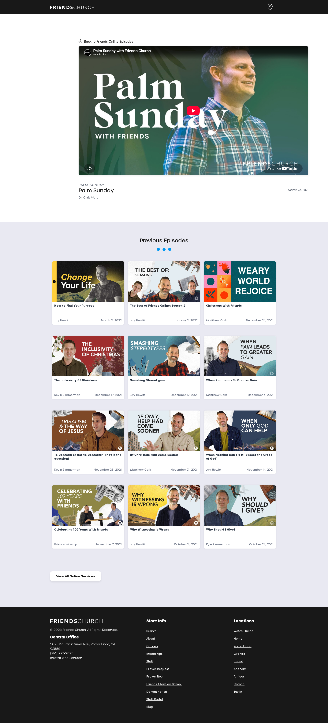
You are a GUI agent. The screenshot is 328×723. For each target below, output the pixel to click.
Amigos (239, 676)
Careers (152, 646)
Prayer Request (157, 669)
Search (151, 631)
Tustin (238, 691)
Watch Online (243, 631)
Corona (239, 684)
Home (238, 638)
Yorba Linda (243, 646)
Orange (239, 653)
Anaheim (240, 669)
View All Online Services (75, 576)
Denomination (156, 691)
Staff (149, 661)
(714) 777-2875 (61, 653)
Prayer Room (156, 676)
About (150, 638)
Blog (149, 707)
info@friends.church (66, 658)
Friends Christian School (164, 684)
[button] (270, 7)
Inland (238, 661)
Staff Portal (154, 699)
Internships (154, 653)
